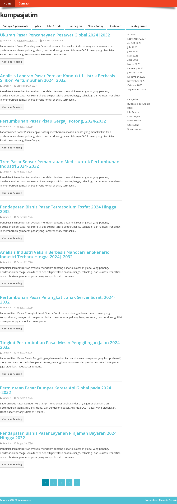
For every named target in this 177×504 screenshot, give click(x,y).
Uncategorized (138, 26)
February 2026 (135, 68)
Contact (24, 3)
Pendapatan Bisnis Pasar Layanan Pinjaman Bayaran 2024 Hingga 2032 (58, 435)
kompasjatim (19, 15)
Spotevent (116, 26)
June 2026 (132, 51)
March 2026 (133, 64)
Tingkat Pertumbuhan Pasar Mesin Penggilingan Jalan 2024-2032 (60, 345)
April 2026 (132, 59)
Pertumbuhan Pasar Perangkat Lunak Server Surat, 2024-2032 (57, 299)
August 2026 (134, 42)
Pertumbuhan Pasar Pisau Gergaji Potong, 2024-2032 (53, 121)
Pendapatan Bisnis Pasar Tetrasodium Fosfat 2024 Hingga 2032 (58, 209)
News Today (95, 26)
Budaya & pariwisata (16, 26)
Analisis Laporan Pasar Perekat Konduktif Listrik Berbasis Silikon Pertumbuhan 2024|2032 (57, 78)
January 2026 (134, 72)
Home (7, 3)
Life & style (54, 26)
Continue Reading (12, 61)
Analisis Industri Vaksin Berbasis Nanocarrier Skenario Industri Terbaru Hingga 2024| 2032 (54, 254)
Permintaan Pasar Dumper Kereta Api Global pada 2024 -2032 (55, 390)
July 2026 (132, 47)
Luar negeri (74, 26)
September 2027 (136, 38)
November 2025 (136, 80)
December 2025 (136, 76)
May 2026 (132, 55)
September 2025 (136, 89)
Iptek (38, 26)
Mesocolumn (152, 500)
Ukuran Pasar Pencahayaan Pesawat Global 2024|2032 (55, 35)
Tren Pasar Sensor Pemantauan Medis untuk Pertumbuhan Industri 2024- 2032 (59, 164)
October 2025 (134, 85)
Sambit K (7, 40)
